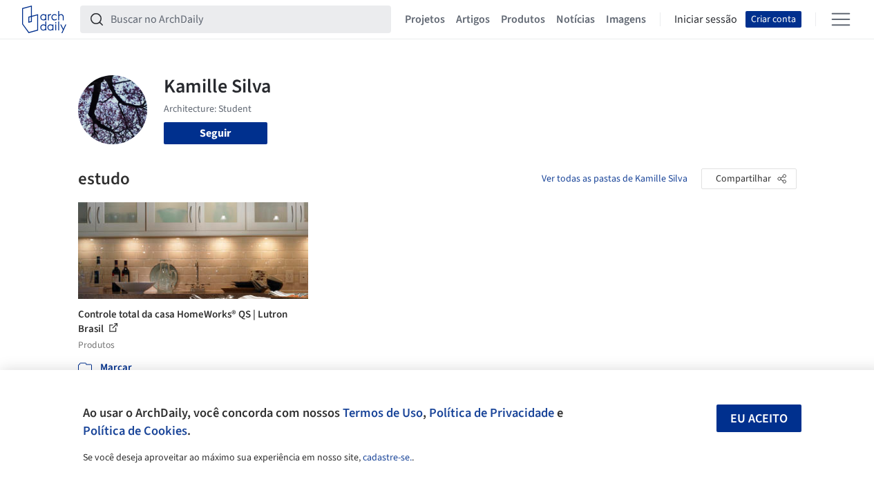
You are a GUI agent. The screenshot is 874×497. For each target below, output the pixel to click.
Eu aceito (759, 418)
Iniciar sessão (705, 19)
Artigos (473, 19)
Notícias (575, 19)
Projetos (425, 19)
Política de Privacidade (491, 413)
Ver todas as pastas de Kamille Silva (614, 179)
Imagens (626, 19)
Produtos (523, 19)
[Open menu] (841, 19)
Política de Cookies (135, 431)
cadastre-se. (387, 458)
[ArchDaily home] (44, 19)
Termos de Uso (383, 413)
